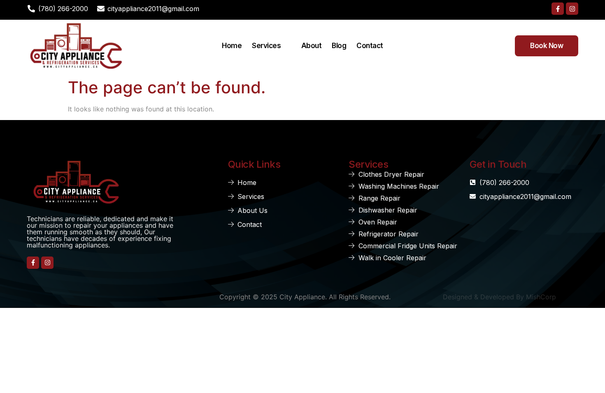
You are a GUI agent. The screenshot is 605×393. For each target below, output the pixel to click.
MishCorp (541, 297)
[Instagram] (572, 8)
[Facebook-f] (557, 8)
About (311, 46)
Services (266, 46)
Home (232, 46)
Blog (339, 46)
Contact (369, 46)
